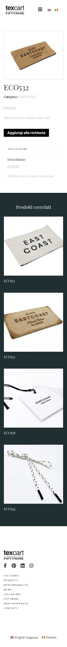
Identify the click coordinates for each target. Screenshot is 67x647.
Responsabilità (16, 585)
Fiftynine (11, 599)
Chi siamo (11, 575)
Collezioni (12, 594)
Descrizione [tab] (18, 149)
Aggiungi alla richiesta (26, 132)
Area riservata (16, 603)
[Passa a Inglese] (49, 9)
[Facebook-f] (5, 565)
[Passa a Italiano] (56, 9)
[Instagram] (31, 565)
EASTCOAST (27, 97)
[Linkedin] (22, 565)
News (8, 589)
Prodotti (11, 580)
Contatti (11, 608)
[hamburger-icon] (40, 10)
